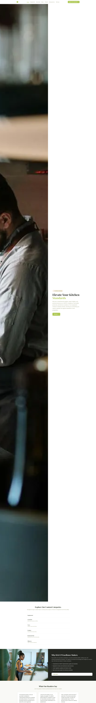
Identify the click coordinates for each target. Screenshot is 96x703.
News (42, 1)
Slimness (57, 1)
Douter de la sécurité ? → (73, 1)
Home (28, 1)
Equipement (32, 1)
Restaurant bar (52, 1)
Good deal (38, 1)
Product (46, 1)
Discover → (56, 314)
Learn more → (56, 674)
